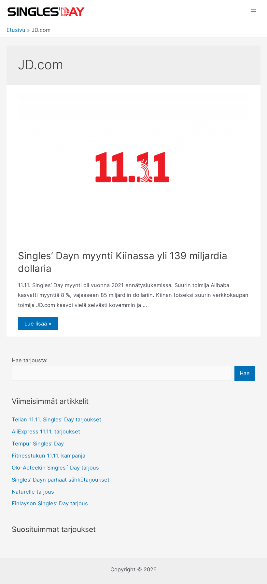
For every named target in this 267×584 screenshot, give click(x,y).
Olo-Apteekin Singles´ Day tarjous (55, 467)
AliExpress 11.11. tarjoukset (46, 431)
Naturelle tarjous (33, 491)
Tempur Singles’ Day (38, 443)
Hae (245, 373)
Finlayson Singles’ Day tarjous (50, 503)
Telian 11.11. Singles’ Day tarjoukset (56, 419)
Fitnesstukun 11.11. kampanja (48, 455)
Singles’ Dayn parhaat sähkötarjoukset (60, 479)
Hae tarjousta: (30, 360)
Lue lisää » (37, 324)
